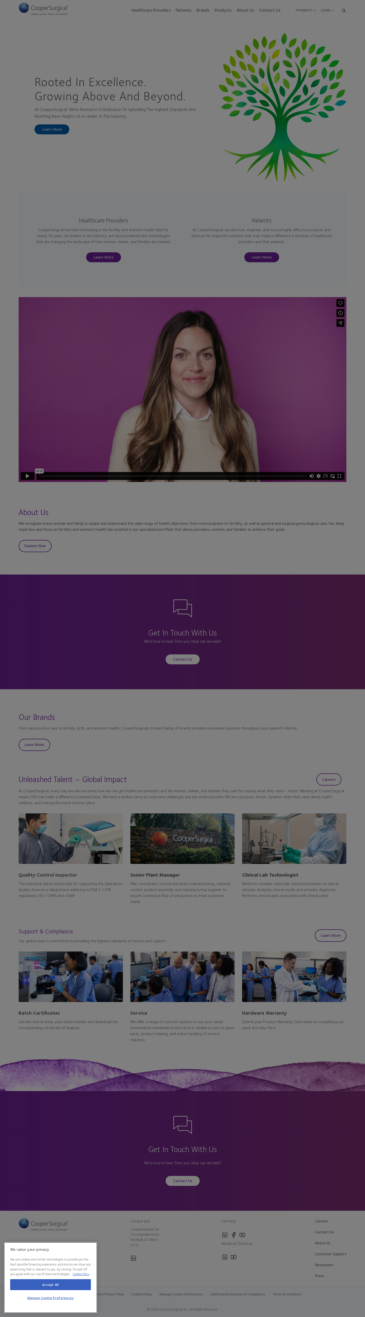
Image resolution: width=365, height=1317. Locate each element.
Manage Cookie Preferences (50, 1298)
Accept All (50, 1285)
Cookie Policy (81, 1274)
